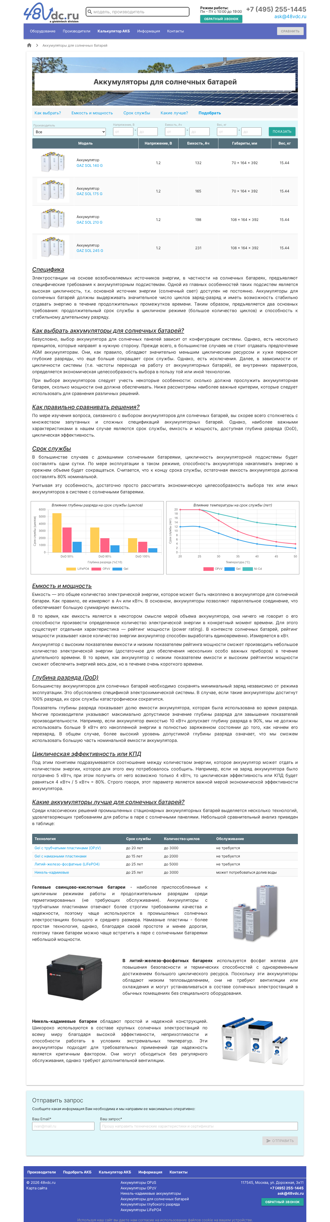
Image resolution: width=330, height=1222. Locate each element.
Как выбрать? (48, 112)
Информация (148, 31)
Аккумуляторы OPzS (138, 1182)
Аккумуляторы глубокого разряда (150, 1204)
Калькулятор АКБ (114, 31)
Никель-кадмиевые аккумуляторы (151, 1193)
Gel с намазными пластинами (60, 856)
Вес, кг (222, 124)
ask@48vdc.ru (290, 16)
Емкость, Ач (173, 124)
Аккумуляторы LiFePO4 (141, 1209)
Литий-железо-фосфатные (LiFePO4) (67, 864)
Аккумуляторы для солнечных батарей (155, 1199)
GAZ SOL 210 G (89, 222)
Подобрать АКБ (77, 1172)
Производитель (44, 125)
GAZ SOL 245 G (90, 250)
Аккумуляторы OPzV (138, 1188)
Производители (76, 31)
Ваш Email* (41, 1119)
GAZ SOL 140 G (90, 165)
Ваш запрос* (111, 1119)
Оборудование (43, 31)
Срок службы (136, 112)
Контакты (175, 31)
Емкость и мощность (92, 112)
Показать (282, 131)
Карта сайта (36, 1188)
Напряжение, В (124, 124)
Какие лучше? (174, 112)
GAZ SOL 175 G (89, 193)
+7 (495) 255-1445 (276, 9)
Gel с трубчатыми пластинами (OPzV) (68, 848)
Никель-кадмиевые (52, 872)
